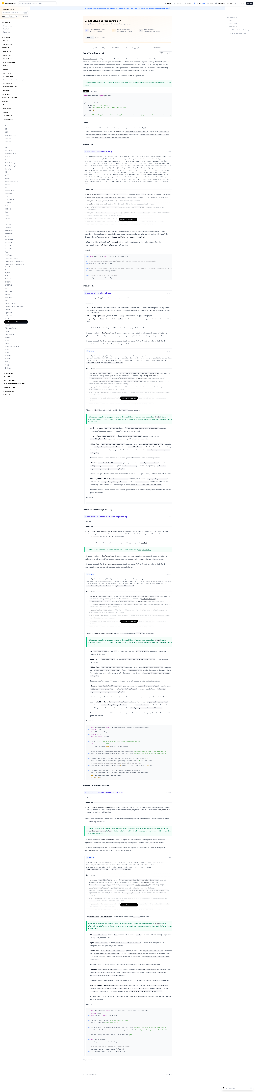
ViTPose (7, 362)
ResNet (7, 276)
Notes (230, 20)
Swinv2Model (96, 308)
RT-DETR (8, 282)
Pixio (6, 252)
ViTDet (7, 350)
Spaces (189, 3)
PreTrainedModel (108, 333)
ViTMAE (7, 353)
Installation (6, 29)
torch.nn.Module (110, 341)
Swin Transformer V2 (11, 322)
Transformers (7, 26)
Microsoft (131, 75)
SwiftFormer (8, 316)
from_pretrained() (152, 310)
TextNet (7, 331)
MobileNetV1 (9, 240)
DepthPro (8, 169)
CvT (6, 144)
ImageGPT (8, 218)
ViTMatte (8, 356)
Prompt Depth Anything (12, 258)
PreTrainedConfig (115, 242)
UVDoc (7, 340)
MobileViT (8, 246)
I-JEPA (7, 215)
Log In (242, 3)
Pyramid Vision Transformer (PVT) (15, 261)
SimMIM (144, 543)
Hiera (6, 212)
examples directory (144, 550)
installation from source (118, 8)
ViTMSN (7, 359)
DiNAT (7, 175)
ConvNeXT (8, 138)
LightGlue (8, 224)
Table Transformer (11, 328)
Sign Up (249, 3)
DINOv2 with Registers (12, 181)
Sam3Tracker (9, 291)
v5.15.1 (167, 8)
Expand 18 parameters (128, 219)
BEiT (6, 126)
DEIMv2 (7, 157)
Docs (211, 3)
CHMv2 (7, 132)
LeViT (6, 221)
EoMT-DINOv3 (9, 200)
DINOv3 (7, 184)
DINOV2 (7, 178)
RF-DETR (8, 279)
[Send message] (251, 1088)
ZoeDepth (8, 368)
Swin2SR (7, 325)
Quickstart (6, 32)
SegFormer (8, 297)
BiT (6, 129)
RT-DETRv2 (8, 285)
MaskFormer (9, 233)
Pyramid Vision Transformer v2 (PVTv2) (14, 265)
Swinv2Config (233, 23)
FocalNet (8, 203)
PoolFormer (8, 255)
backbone (116, 132)
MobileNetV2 (9, 243)
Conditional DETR (10, 135)
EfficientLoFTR (9, 190)
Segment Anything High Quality (14, 307)
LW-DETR (8, 227)
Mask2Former (9, 230)
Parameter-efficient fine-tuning (13, 80)
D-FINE (7, 147)
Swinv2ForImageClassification (102, 807)
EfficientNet (8, 194)
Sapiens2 (8, 294)
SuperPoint (8, 313)
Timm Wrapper (9, 334)
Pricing (229, 3)
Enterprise (221, 3)
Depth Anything (10, 163)
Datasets (179, 3)
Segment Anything (10, 303)
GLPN (6, 206)
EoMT (6, 197)
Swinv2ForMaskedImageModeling (103, 531)
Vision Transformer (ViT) (12, 346)
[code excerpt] (169, 95)
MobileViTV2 (9, 249)
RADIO (7, 270)
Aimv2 (6, 123)
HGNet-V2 (8, 209)
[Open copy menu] (171, 52)
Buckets (200, 3)
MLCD (7, 237)
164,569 (26, 16)
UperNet (7, 337)
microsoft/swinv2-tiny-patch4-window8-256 (129, 237)
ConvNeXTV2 (9, 141)
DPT (6, 187)
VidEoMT (7, 343)
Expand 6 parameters (129, 398)
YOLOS (7, 365)
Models (169, 3)
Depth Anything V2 (11, 166)
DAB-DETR (8, 150)
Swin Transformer (10, 319)
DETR (6, 172)
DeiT (6, 160)
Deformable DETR (10, 154)
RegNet (7, 273)
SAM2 (6, 288)
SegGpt (7, 300)
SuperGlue (8, 310)
